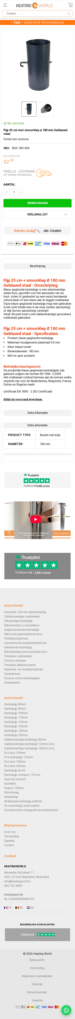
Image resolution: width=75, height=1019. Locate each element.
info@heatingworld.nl (17, 881)
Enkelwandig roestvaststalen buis (25, 651)
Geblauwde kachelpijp (18, 647)
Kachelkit (10, 783)
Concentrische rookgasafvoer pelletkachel (31, 810)
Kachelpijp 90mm (15, 708)
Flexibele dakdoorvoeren (20, 665)
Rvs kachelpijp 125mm (18, 757)
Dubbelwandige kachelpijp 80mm (25, 739)
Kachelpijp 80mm (15, 704)
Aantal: (9, 184)
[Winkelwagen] (70, 5)
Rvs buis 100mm (15, 753)
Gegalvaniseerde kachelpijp (21, 629)
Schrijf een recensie (16, 139)
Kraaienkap (11, 797)
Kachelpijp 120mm (16, 722)
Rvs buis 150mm (15, 761)
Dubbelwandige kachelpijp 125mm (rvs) (29, 744)
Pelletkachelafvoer (16, 638)
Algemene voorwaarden (37, 976)
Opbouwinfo (37, 960)
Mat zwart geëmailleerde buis (23, 634)
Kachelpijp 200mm (16, 735)
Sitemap (37, 984)
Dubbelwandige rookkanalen (22, 616)
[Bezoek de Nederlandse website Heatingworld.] (20, 908)
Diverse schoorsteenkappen (22, 678)
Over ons (10, 832)
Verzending (11, 836)
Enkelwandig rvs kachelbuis (21, 625)
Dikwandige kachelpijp (18, 621)
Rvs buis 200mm (15, 766)
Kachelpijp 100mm (16, 713)
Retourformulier (37, 992)
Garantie (9, 840)
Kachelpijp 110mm (16, 717)
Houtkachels (12, 682)
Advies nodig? (25, 230)
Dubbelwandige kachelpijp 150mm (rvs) (29, 748)
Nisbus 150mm (14, 788)
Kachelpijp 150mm (16, 730)
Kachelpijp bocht (14, 770)
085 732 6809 (13, 885)
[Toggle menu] (5, 5)
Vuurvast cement (14, 779)
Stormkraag (11, 792)
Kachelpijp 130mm (16, 726)
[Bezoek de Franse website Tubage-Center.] (9, 908)
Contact (9, 845)
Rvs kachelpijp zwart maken (22, 805)
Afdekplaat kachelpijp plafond (23, 801)
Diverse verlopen (15, 660)
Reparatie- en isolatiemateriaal (23, 669)
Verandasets (12, 674)
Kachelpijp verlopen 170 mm (22, 775)
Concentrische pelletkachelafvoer (25, 643)
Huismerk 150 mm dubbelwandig (25, 612)
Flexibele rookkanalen (18, 656)
